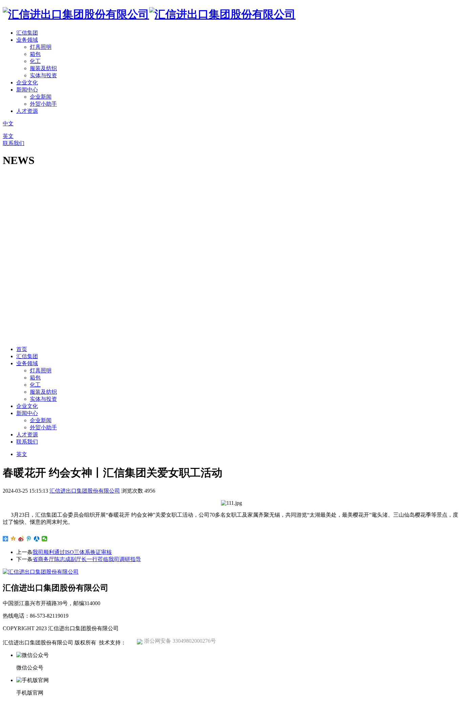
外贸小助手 (43, 104)
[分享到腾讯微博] (29, 538)
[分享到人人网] (37, 538)
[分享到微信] (44, 538)
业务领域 (27, 40)
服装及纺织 (43, 68)
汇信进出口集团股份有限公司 (84, 491)
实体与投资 (43, 75)
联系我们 (13, 143)
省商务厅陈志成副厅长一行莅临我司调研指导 (87, 559)
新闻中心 (27, 89)
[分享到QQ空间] (13, 538)
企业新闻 (41, 97)
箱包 (35, 54)
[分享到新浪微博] (21, 538)
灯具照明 (41, 47)
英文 (8, 136)
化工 (35, 61)
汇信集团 (27, 33)
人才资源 (27, 111)
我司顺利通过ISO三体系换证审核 (72, 552)
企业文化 (27, 82)
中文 (8, 123)
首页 (21, 349)
